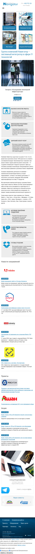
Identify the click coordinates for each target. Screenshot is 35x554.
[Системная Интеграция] (9, 19)
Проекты (5, 523)
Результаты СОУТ (5, 535)
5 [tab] (20, 100)
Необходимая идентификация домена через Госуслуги (15, 308)
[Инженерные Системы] (26, 19)
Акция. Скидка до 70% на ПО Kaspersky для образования (16, 426)
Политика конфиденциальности (8, 533)
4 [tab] (18, 100)
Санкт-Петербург (26, 5)
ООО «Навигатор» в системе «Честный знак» (13, 363)
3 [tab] (17, 100)
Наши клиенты (18, 498)
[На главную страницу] (18, 2)
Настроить (9, 553)
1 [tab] (13, 100)
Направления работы (18, 520)
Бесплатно (17, 98)
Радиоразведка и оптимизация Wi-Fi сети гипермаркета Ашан (17, 404)
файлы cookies (15, 539)
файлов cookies (21, 545)
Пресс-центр (24, 523)
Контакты (13, 526)
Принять (3, 553)
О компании (5, 520)
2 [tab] (15, 100)
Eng (20, 526)
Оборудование (14, 523)
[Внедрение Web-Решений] (26, 37)
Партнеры (5, 526)
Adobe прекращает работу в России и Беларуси (14, 281)
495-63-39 (26, 3)
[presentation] (30, 502)
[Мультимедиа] (9, 37)
